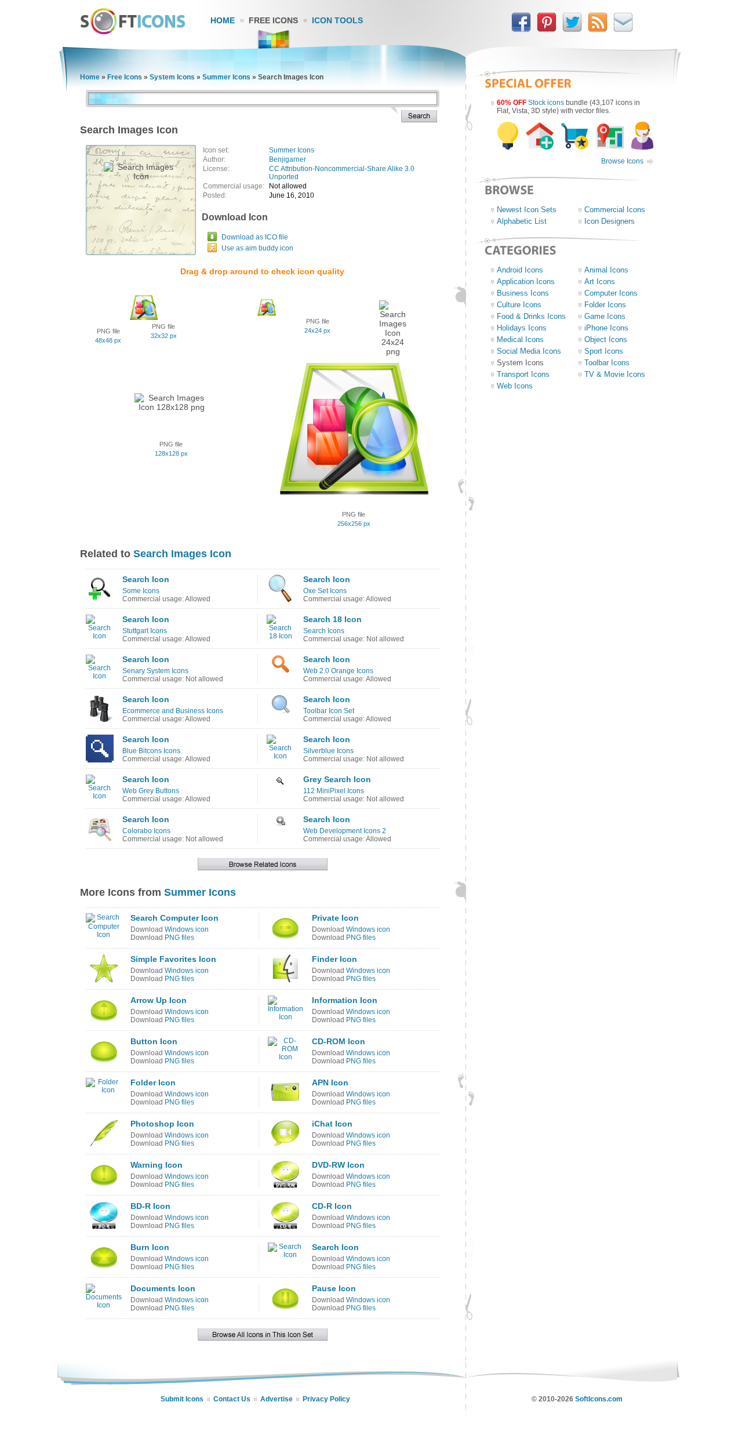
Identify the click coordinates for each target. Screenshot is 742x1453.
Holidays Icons (522, 328)
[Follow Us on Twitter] (572, 29)
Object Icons (605, 339)
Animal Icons (606, 270)
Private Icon (335, 917)
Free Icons (273, 20)
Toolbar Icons (607, 362)
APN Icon (330, 1082)
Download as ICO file (254, 237)
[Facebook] (521, 29)
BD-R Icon (150, 1206)
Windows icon (187, 929)
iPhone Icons (606, 328)
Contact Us (231, 1399)
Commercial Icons (614, 209)
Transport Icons (523, 374)
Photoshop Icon (162, 1123)
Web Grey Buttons (150, 791)
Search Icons (323, 631)
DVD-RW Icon (338, 1164)
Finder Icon (334, 959)
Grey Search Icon (337, 779)
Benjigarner (287, 159)
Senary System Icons (155, 671)
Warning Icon (156, 1164)
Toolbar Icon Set (328, 711)
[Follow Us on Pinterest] (546, 29)
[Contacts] (623, 29)
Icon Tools (337, 20)
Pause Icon (334, 1288)
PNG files (179, 937)
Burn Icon (149, 1247)
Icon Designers (609, 221)
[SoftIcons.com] (133, 32)
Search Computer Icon (174, 917)
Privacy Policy (326, 1399)
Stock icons (546, 103)
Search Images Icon (182, 554)
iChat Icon (332, 1123)
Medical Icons (520, 339)
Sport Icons (603, 351)
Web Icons (515, 386)
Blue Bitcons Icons (151, 751)
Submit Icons (182, 1399)
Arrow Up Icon (158, 1000)
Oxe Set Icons (325, 591)
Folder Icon (153, 1082)
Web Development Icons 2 (344, 831)
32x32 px (164, 335)
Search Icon (145, 579)
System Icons (172, 77)
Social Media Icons (529, 351)
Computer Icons (611, 293)
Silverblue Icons (328, 751)
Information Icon (344, 1000)
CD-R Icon (332, 1206)
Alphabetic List (522, 221)
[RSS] (597, 29)
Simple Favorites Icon (173, 959)
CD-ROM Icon (338, 1041)
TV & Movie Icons (614, 374)
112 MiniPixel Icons (333, 791)
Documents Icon (162, 1288)
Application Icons (526, 281)
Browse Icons (622, 161)
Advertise (276, 1399)
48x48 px (108, 340)
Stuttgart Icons (144, 631)
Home (222, 20)
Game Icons (604, 316)
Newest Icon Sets (526, 209)
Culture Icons (519, 304)
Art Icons (599, 281)
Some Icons (140, 591)
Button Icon (153, 1041)
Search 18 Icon (332, 619)
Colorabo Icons (146, 831)
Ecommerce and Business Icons (172, 711)
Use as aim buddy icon (257, 248)
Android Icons (520, 270)
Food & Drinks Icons (531, 316)
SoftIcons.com (599, 1399)
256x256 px (353, 523)
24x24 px (317, 330)
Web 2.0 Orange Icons (338, 671)
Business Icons (523, 293)
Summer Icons (226, 77)
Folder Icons (605, 304)
